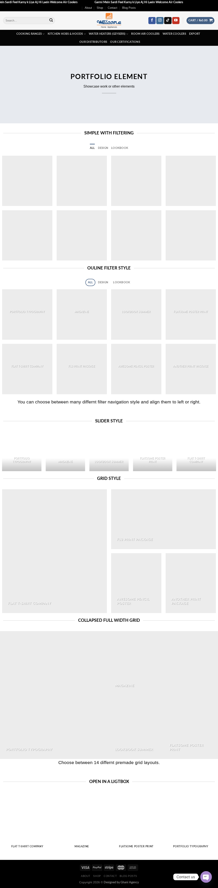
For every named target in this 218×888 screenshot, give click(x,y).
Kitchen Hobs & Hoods (65, 34)
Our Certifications (125, 42)
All (92, 148)
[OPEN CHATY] (206, 877)
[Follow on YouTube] (175, 20)
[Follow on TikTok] (167, 20)
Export (194, 34)
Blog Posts (129, 7)
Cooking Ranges (29, 34)
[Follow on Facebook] (152, 20)
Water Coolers (174, 34)
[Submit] (51, 20)
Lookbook (119, 148)
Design (103, 148)
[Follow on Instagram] (160, 20)
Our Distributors (93, 42)
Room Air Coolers (145, 34)
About (88, 7)
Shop (100, 7)
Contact (112, 7)
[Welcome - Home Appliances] (109, 20)
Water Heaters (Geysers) (107, 34)
